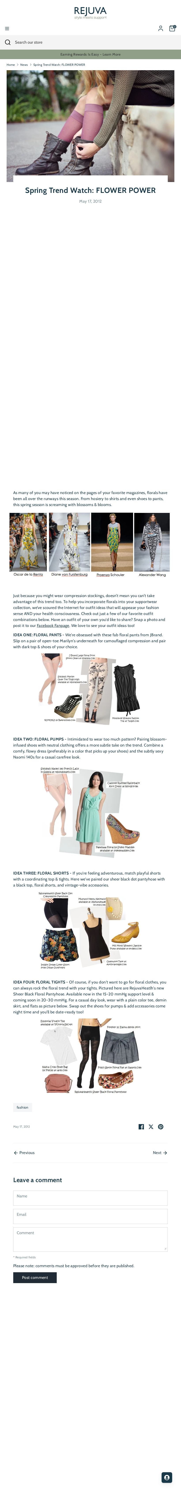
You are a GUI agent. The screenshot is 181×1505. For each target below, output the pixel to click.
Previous (26, 1152)
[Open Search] (7, 42)
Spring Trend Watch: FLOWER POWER (59, 64)
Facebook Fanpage (53, 625)
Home (11, 64)
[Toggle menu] (7, 28)
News (24, 64)
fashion (22, 1107)
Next (157, 1152)
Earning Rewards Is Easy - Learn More (90, 54)
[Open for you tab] (167, 1477)
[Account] (160, 26)
